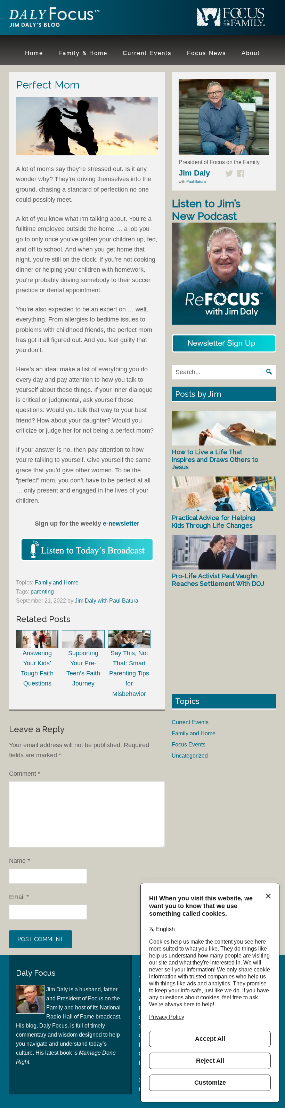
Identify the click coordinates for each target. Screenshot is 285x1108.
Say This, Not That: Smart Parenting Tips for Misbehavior (129, 673)
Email (19, 896)
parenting (42, 592)
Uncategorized (190, 756)
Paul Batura (196, 181)
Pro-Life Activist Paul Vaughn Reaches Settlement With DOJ (218, 579)
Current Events (190, 722)
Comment (24, 773)
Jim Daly (54, 18)
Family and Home (57, 583)
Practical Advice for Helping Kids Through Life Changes (213, 521)
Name (19, 860)
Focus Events (188, 744)
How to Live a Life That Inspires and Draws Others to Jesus (215, 459)
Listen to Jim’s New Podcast (206, 209)
